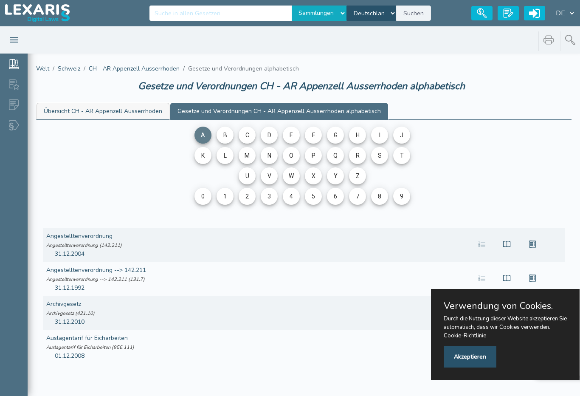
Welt (42, 69)
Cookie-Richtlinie (465, 335)
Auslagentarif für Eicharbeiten (87, 338)
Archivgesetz (63, 304)
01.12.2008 (69, 356)
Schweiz (69, 69)
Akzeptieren (470, 357)
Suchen (413, 13)
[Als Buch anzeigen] (507, 245)
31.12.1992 (69, 288)
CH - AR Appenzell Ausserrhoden (134, 69)
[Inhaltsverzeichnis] (482, 245)
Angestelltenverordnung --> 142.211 (96, 270)
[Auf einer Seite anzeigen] (532, 245)
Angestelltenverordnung (79, 236)
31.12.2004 (69, 254)
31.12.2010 (69, 322)
